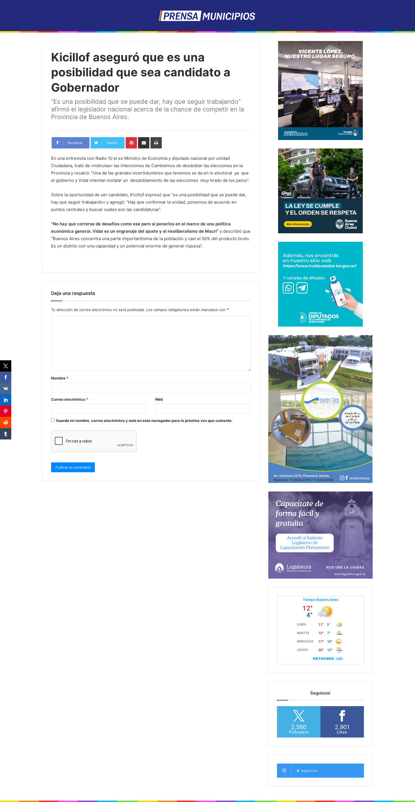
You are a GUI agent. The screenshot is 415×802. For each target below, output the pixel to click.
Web (159, 399)
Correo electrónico (69, 399)
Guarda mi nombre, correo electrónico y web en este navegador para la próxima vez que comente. (144, 420)
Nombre (59, 378)
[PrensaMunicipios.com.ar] (207, 15)
